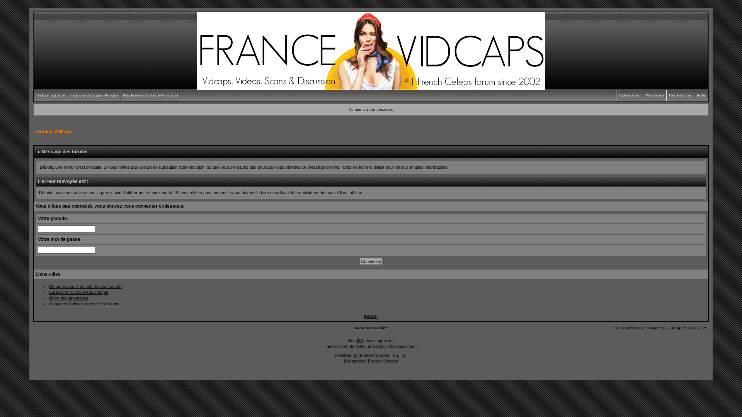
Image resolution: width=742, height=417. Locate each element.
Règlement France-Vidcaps (151, 95)
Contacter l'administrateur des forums (84, 304)
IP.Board (366, 355)
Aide (701, 95)
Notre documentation (68, 298)
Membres (654, 95)
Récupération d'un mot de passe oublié (85, 286)
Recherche (680, 95)
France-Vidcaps (54, 131)
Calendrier (629, 95)
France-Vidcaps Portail (94, 95)
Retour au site (50, 95)
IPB (360, 340)
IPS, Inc (398, 355)
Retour (371, 316)
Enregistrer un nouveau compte (78, 292)
